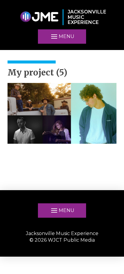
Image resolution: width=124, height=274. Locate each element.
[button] (62, 36)
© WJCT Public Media (62, 240)
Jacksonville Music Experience (62, 233)
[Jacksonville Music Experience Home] (39, 17)
